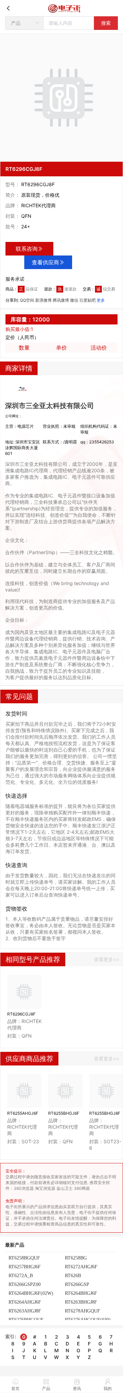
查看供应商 (45, 262)
